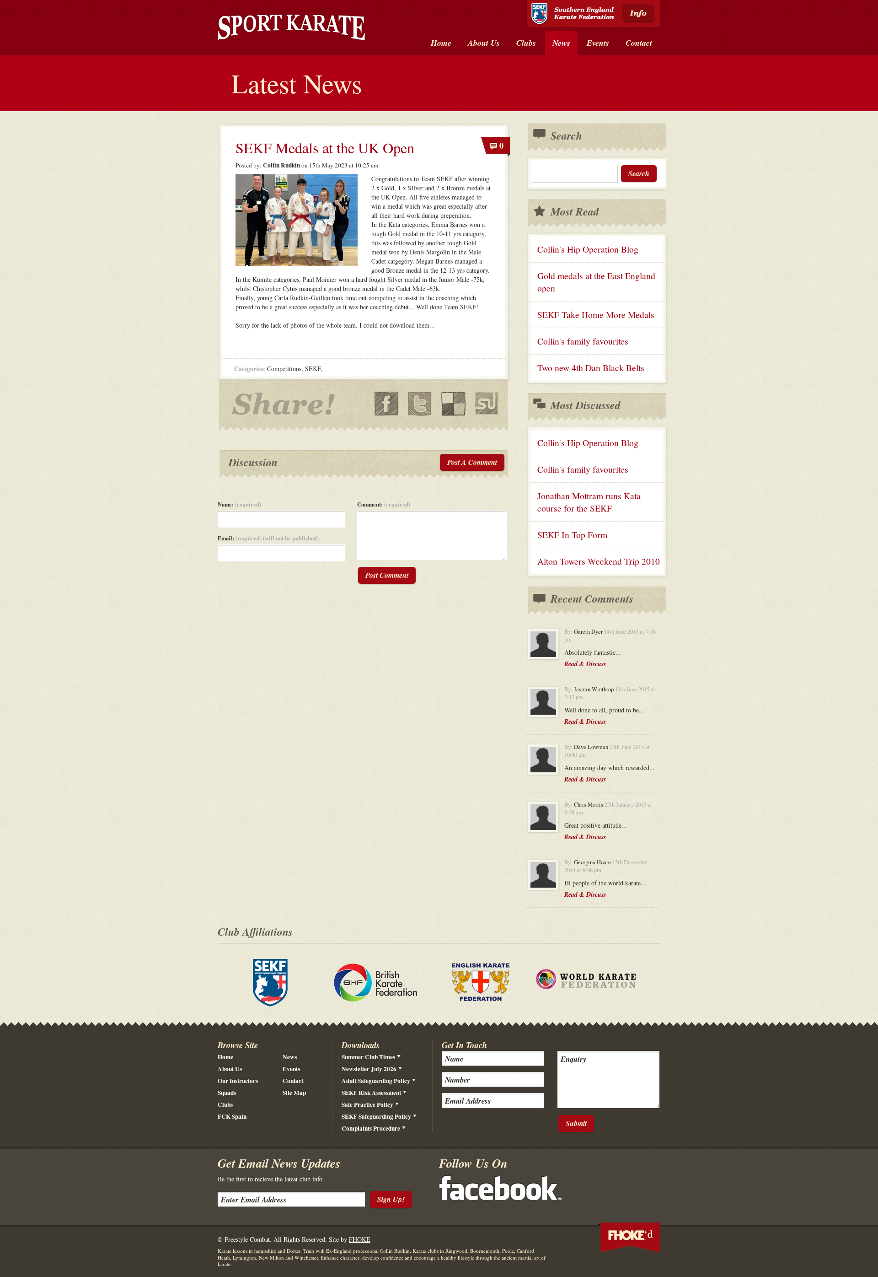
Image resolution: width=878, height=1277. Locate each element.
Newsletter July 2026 (369, 1068)
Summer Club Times (368, 1056)
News (290, 1056)
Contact (293, 1080)
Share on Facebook (387, 404)
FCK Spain (232, 1116)
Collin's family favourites (582, 341)
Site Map (294, 1092)
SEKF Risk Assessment (371, 1092)
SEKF (313, 368)
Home (225, 1056)
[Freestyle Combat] (291, 29)
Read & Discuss (585, 663)
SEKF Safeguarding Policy (376, 1116)
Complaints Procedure (371, 1128)
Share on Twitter (420, 404)
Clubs (225, 1104)
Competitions (284, 368)
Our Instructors (238, 1080)
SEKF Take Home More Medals (595, 314)
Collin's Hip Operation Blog (587, 249)
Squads (227, 1092)
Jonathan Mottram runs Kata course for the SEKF (589, 502)
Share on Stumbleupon (487, 404)
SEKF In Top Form (572, 534)
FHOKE (359, 1239)
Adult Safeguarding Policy (376, 1080)
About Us (230, 1068)
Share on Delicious (453, 404)
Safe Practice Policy (367, 1104)
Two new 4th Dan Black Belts (590, 367)
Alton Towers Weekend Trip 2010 (598, 561)
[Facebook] (500, 1197)
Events (291, 1068)
